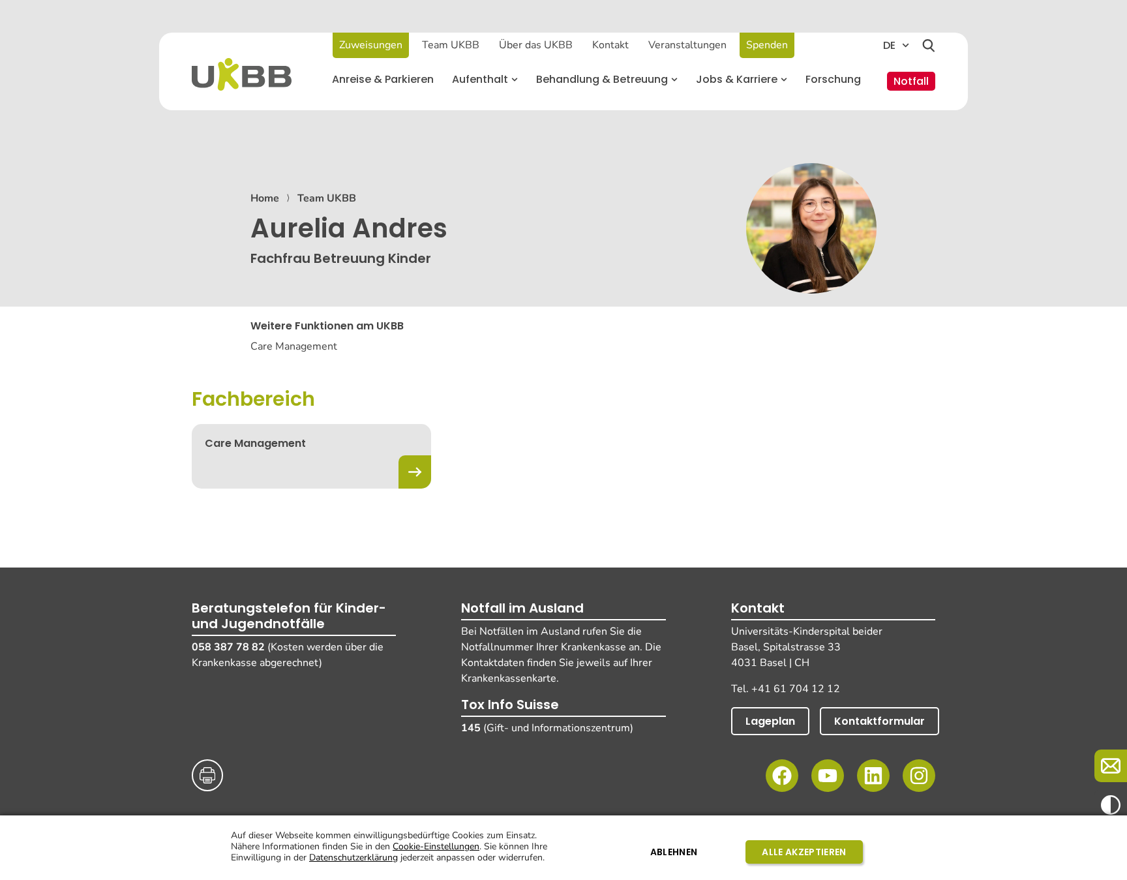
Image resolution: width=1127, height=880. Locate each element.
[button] (485, 79)
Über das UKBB (536, 45)
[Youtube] (827, 775)
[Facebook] (782, 775)
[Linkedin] (873, 775)
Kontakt (610, 45)
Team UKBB (450, 45)
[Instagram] (919, 775)
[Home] (242, 74)
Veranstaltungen (687, 45)
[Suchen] (928, 45)
